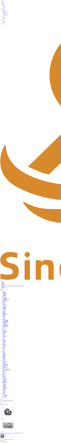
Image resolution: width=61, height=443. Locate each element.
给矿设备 (3, 363)
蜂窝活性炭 (4, 379)
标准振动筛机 (4, 387)
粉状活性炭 (4, 381)
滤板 (3, 350)
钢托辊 (4, 342)
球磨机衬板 (4, 17)
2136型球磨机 (4, 298)
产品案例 (4, 21)
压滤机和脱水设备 (4, 307)
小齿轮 (4, 346)
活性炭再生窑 (4, 397)
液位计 (4, 352)
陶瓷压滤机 (4, 308)
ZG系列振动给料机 (5, 365)
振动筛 (2, 360)
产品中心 (3, 8)
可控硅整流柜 (4, 306)
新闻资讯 (3, 4)
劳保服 (4, 393)
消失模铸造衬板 (5, 313)
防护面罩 (4, 390)
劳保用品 (3, 389)
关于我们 (3, 3)
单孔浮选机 (4, 385)
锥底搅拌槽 (4, 376)
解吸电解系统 (3, 356)
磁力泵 (4, 316)
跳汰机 (4, 373)
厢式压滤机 (4, 309)
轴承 (2, 338)
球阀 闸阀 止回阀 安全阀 (5, 326)
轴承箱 (4, 334)
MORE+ (4, 7)
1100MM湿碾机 (5, 396)
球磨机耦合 (4, 345)
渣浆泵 (4, 318)
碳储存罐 (4, 359)
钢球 (3, 16)
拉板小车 (4, 349)
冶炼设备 (4, 13)
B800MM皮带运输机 (5, 320)
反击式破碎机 (4, 293)
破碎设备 (3, 291)
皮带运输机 (3, 319)
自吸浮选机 (4, 370)
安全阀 (4, 327)
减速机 (2, 330)
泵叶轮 (4, 337)
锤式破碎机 (4, 294)
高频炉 (4, 305)
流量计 (4, 354)
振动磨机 (4, 386)
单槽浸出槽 (4, 384)
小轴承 (4, 339)
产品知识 (3, 284)
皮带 (3, 343)
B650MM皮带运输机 (5, 321)
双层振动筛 (4, 362)
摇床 (3, 372)
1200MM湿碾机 (5, 395)
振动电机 (4, 323)
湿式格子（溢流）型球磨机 (6, 299)
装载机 (4, 302)
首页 (2, 281)
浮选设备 (3, 368)
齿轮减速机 (4, 332)
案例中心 (3, 286)
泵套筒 (4, 335)
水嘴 (3, 348)
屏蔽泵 (4, 315)
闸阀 (3, 329)
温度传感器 (4, 353)
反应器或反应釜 (5, 304)
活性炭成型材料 (5, 378)
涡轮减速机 (4, 331)
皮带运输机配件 (4, 340)
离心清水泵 (4, 317)
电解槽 (4, 357)
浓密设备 (3, 374)
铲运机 (4, 301)
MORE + (5, 284)
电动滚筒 (4, 341)
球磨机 (2, 296)
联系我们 (3, 282)
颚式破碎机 (4, 295)
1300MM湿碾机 (5, 394)
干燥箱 (4, 383)
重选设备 (3, 371)
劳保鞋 (4, 392)
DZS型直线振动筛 (5, 361)
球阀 (3, 328)
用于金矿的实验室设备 (4, 382)
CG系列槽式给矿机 (5, 364)
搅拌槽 (2, 375)
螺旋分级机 (4, 367)
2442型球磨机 (4, 297)
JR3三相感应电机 (5, 324)
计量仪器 (3, 351)
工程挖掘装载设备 (5, 12)
